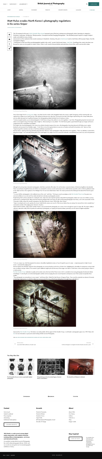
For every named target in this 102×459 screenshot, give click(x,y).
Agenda (21, 10)
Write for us (72, 418)
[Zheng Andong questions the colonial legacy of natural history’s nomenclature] (51, 367)
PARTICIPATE (13, 4)
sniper (49, 337)
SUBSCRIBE (94, 4)
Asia (16, 337)
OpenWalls (39, 418)
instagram (27, 396)
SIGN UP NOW (75, 438)
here (14, 333)
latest (8, 10)
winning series (30, 114)
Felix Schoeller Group (25, 332)
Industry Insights (62, 10)
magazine (78, 10)
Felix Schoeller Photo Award (37, 33)
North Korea (45, 337)
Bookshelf (34, 10)
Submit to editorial (8, 414)
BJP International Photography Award (45, 420)
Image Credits (72, 421)
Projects (47, 10)
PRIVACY (8, 455)
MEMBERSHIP (23, 4)
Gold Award (64, 39)
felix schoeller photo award (31, 337)
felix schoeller (21, 337)
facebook (51, 396)
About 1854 (72, 412)
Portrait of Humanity (41, 412)
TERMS (4, 455)
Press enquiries (7, 416)
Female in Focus (40, 416)
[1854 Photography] (51, 4)
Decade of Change (41, 421)
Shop (70, 420)
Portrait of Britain (40, 414)
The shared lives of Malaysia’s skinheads (76, 377)
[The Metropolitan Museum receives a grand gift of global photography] (21, 367)
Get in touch (7, 412)
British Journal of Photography (15, 27)
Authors (71, 416)
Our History (72, 414)
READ (4, 4)
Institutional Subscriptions (10, 420)
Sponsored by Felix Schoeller (13, 16)
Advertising (6, 418)
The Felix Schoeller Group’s (19, 272)
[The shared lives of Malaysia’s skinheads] (81, 367)
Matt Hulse (69, 42)
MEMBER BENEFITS (11, 424)
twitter (76, 396)
